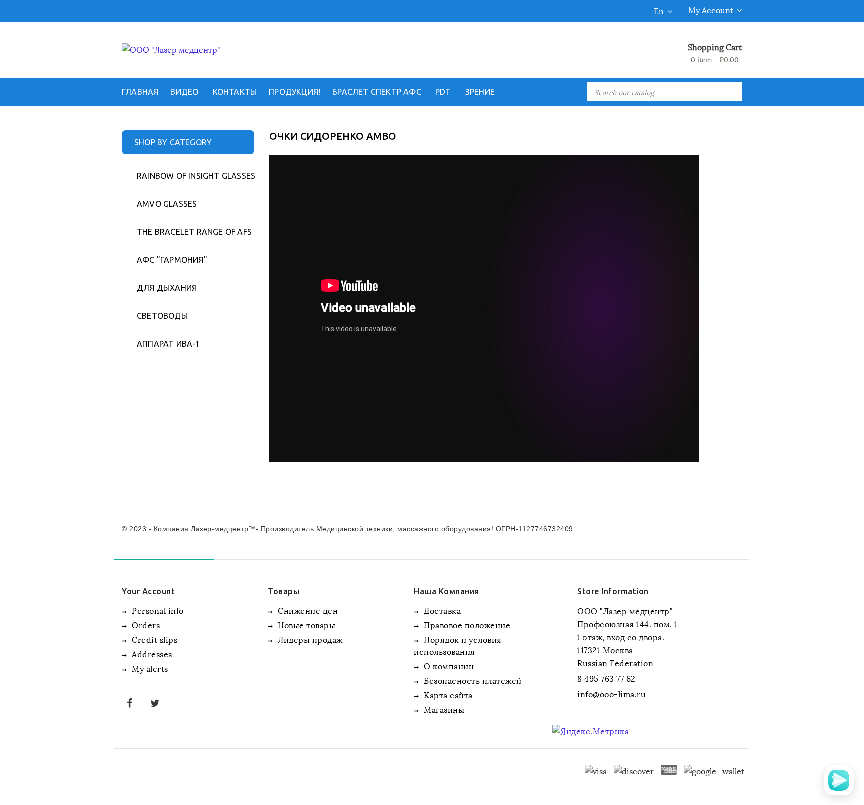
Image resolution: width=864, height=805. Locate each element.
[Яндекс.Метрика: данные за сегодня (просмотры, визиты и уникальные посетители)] (590, 731)
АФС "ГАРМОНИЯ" (172, 259)
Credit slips (154, 639)
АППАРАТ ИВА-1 (168, 343)
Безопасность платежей (472, 680)
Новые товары (306, 624)
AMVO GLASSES (167, 203)
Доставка (441, 610)
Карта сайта (447, 694)
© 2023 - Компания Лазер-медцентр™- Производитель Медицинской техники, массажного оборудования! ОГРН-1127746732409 (348, 529)
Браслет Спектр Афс (377, 91)
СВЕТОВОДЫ (162, 315)
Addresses (151, 653)
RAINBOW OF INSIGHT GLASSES (190, 175)
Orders (145, 624)
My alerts (149, 668)
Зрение (480, 91)
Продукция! (294, 91)
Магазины (443, 709)
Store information (613, 591)
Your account (148, 591)
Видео (184, 91)
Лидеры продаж (309, 639)
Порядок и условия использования (458, 645)
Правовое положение (466, 624)
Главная (140, 91)
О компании (448, 665)
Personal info (157, 610)
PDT (444, 91)
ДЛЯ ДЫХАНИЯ (167, 287)
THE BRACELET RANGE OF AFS (190, 231)
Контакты (235, 91)
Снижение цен (307, 610)
